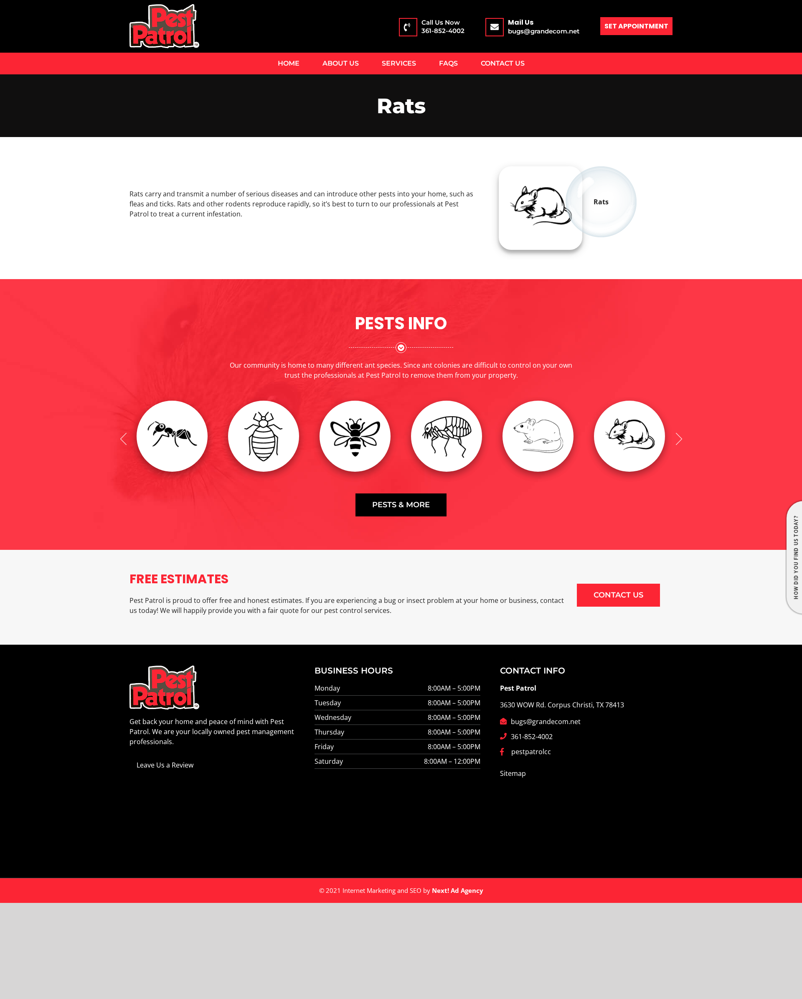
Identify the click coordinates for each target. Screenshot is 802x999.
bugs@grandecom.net (543, 31)
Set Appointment (636, 26)
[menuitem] (288, 63)
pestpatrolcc (531, 751)
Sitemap (513, 773)
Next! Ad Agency (457, 890)
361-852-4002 (442, 26)
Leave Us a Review (165, 765)
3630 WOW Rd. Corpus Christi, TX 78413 (562, 704)
